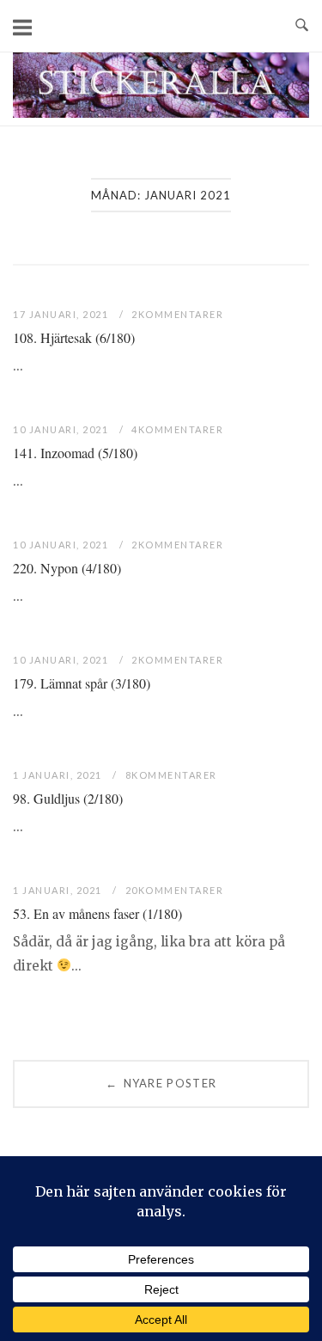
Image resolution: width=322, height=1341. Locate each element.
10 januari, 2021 (62, 429)
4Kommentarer (177, 429)
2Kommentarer (177, 314)
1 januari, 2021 (59, 775)
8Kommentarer (171, 775)
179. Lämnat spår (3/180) (81, 683)
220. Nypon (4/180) (67, 568)
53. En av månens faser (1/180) (97, 913)
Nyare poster (161, 1083)
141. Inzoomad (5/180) (75, 453)
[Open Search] (302, 26)
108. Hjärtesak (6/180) (74, 337)
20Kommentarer (174, 890)
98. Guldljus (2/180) (68, 798)
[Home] (161, 113)
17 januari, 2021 (62, 314)
